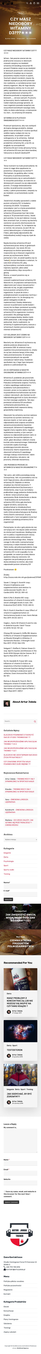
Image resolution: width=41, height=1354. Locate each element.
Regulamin (8, 1290)
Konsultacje (9, 1311)
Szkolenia (8, 1323)
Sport (6, 865)
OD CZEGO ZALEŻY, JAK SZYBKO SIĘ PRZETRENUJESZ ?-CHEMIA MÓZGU (19, 822)
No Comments (31, 38)
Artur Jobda (11, 38)
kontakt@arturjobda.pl (15, 1269)
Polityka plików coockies (14, 1281)
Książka (7, 1315)
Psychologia (9, 861)
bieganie (7, 853)
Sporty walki (9, 870)
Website (7, 1179)
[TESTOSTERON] (20, 1040)
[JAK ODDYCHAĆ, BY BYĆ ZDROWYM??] (20, 1085)
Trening (7, 874)
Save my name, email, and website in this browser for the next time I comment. (20, 1194)
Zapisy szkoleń (10, 1332)
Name (7, 1160)
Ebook (6, 1307)
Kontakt (7, 1294)
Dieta (20, 13)
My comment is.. (10, 1127)
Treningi (7, 1328)
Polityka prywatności (12, 1285)
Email (6, 1170)
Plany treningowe (11, 1319)
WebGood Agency (23, 1348)
